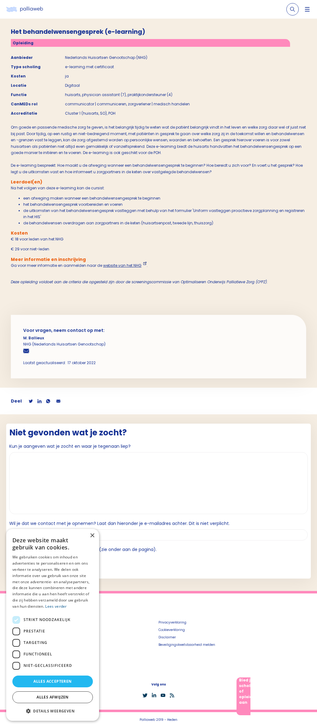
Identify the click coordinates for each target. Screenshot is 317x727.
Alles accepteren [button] (52, 681)
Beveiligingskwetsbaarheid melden (186, 644)
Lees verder (56, 606)
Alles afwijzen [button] (53, 697)
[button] (52, 711)
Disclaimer (167, 637)
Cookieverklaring (171, 630)
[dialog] (52, 625)
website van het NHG (122, 265)
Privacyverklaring (172, 622)
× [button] (92, 535)
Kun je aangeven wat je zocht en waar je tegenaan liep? (70, 446)
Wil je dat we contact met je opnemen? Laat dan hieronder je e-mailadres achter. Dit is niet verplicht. (119, 523)
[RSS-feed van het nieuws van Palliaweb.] (172, 695)
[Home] (24, 9)
